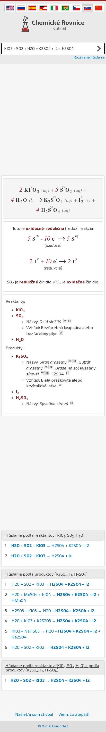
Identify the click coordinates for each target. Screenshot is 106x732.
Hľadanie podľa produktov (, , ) (46, 573)
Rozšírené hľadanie (89, 57)
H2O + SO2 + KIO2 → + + (51, 647)
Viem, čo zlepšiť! (74, 714)
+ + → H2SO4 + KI (42, 555)
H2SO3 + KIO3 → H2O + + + (53, 610)
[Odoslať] (99, 48)
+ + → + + (50, 680)
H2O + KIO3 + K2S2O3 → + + (54, 620)
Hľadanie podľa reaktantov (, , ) (44, 535)
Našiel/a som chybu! (34, 714)
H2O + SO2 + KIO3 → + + (50, 584)
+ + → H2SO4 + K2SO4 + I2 (50, 545)
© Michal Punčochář (53, 726)
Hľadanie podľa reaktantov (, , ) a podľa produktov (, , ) (52, 667)
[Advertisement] (53, 120)
